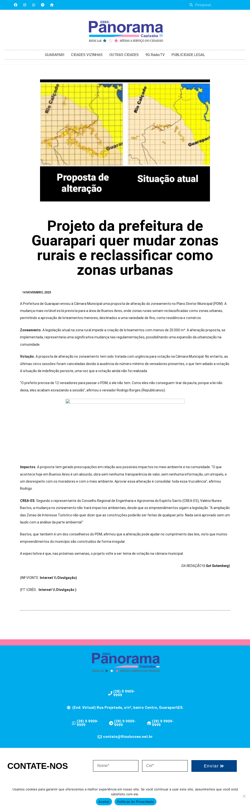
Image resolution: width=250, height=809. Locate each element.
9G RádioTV (155, 55)
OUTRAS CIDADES (124, 55)
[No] (243, 796)
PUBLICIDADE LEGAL (188, 55)
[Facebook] (15, 4)
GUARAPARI (54, 55)
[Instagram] (24, 4)
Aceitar (104, 802)
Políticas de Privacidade (135, 802)
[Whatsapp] (33, 4)
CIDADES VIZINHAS (87, 55)
